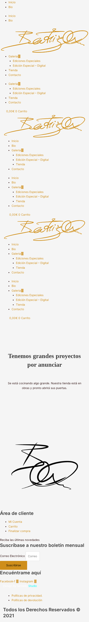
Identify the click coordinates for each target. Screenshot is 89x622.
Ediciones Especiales (26, 61)
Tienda (13, 70)
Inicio (12, 2)
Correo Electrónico (13, 556)
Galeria (13, 56)
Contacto (14, 75)
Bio (10, 7)
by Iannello (25, 586)
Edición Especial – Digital (29, 65)
